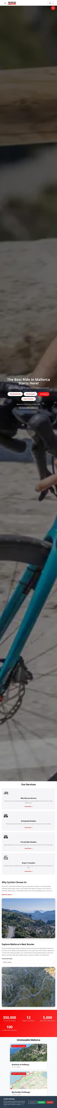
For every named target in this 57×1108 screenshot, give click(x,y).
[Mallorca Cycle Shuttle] (12, 3)
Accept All (41, 1102)
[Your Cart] (53, 8)
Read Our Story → (7, 894)
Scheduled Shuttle (15, 394)
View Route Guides (7, 958)
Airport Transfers (29, 399)
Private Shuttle (30, 394)
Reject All (50, 1102)
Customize (32, 1102)
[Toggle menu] (5, 3)
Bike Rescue (43, 394)
